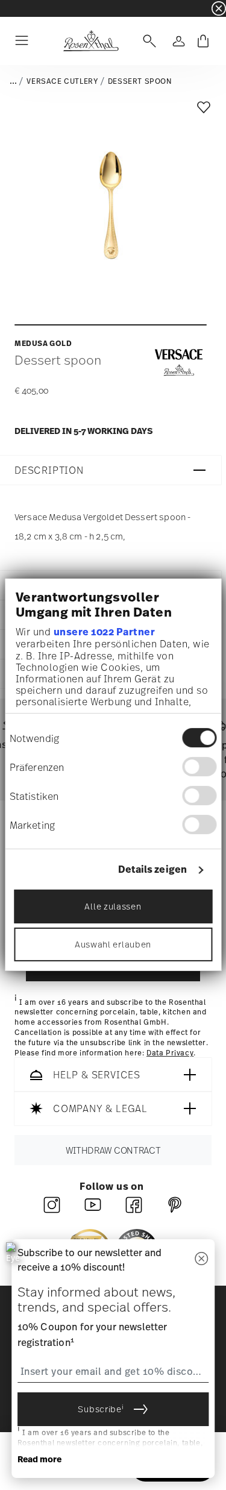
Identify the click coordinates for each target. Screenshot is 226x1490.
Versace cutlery (62, 81)
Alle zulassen (112, 906)
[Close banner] (219, 8)
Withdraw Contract (113, 1151)
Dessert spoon (140, 81)
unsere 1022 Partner (104, 631)
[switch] (199, 766)
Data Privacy (169, 1053)
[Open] (147, 41)
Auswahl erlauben (113, 944)
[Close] (201, 1259)
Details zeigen (152, 869)
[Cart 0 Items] (203, 41)
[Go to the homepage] (90, 41)
